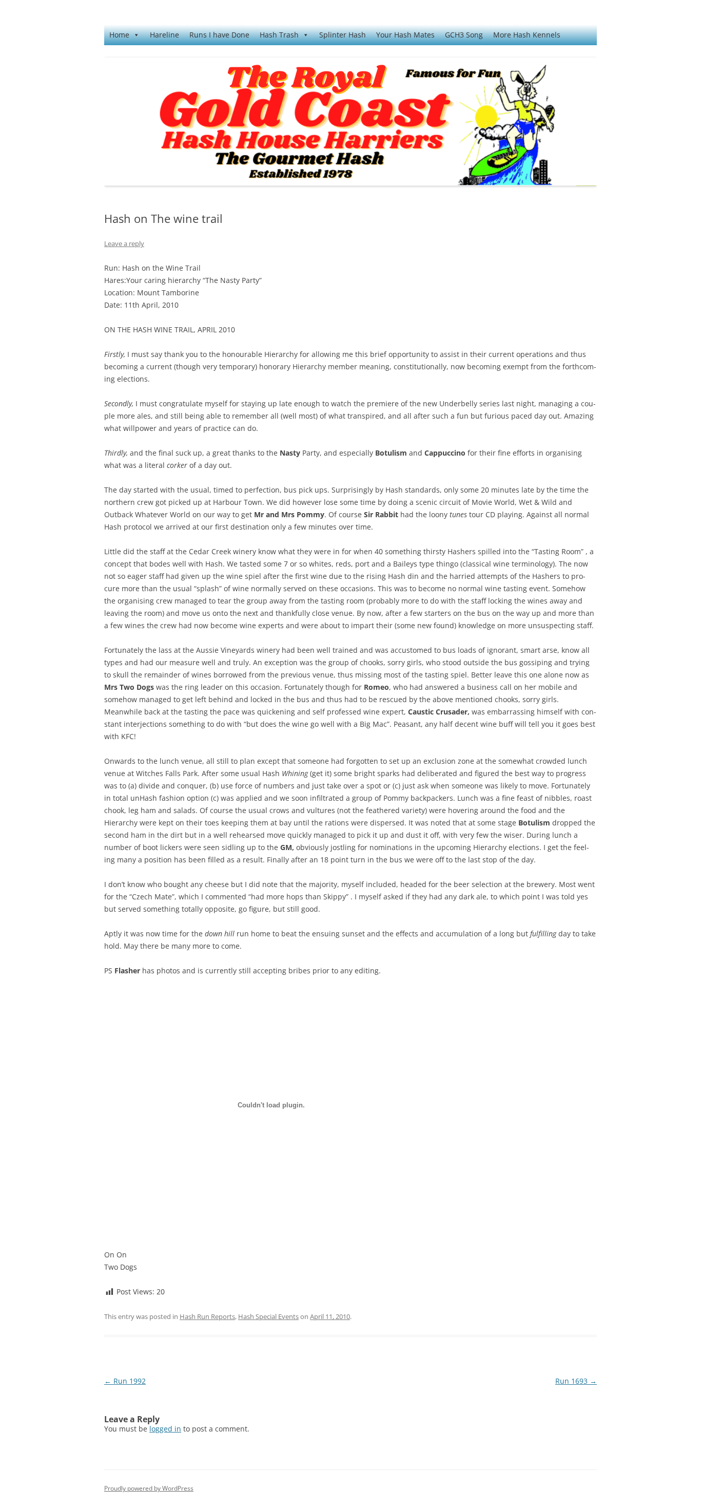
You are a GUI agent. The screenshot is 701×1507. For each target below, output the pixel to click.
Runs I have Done (219, 35)
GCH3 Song (464, 35)
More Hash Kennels (526, 35)
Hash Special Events (268, 1316)
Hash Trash (279, 35)
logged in (165, 1429)
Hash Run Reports (207, 1316)
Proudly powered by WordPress (148, 1488)
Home (119, 35)
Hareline (164, 35)
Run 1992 (125, 1381)
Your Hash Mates (405, 35)
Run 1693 (576, 1381)
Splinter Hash (342, 35)
